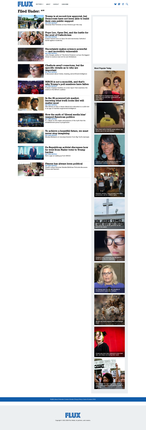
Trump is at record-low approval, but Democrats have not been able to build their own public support (67, 18)
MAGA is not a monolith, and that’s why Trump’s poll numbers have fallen (67, 83)
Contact (56, 4)
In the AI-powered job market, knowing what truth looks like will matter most (64, 100)
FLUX (52, 399)
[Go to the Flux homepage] (25, 6)
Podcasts (61, 399)
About (48, 4)
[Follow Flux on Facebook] (122, 4)
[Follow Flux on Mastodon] (115, 4)
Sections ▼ (40, 4)
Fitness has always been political (64, 163)
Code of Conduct (87, 399)
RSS (94, 399)
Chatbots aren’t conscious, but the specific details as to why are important (64, 68)
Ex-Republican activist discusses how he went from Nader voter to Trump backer (66, 150)
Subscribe (65, 4)
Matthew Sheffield (51, 23)
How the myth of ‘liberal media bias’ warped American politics (65, 115)
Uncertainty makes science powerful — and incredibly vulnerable (66, 50)
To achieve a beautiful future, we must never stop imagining (66, 132)
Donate (72, 399)
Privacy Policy (78, 399)
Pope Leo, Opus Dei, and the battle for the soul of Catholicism (66, 33)
